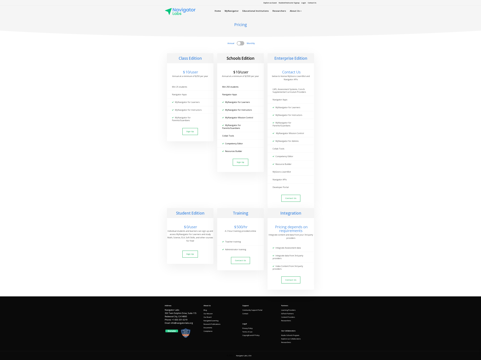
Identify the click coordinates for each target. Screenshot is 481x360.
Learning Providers (288, 310)
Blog (205, 310)
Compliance (208, 331)
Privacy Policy (247, 328)
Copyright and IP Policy (251, 335)
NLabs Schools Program (290, 335)
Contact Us (312, 3)
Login (303, 3)
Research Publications (212, 324)
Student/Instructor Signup (289, 3)
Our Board (207, 317)
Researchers (279, 11)
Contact (245, 313)
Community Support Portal (252, 310)
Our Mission (208, 313)
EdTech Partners (287, 313)
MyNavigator (232, 11)
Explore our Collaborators (291, 339)
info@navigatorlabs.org (182, 323)
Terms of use (247, 332)
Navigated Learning (211, 320)
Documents (208, 327)
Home (218, 11)
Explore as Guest (270, 3)
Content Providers (288, 317)
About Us (295, 11)
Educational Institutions (256, 11)
